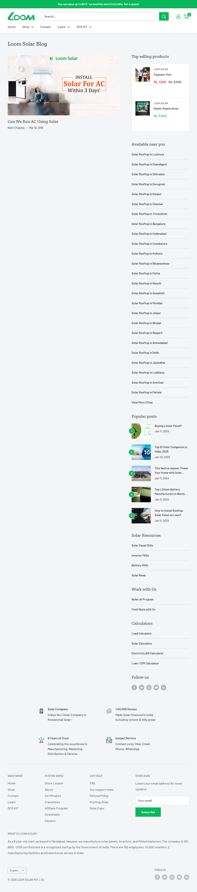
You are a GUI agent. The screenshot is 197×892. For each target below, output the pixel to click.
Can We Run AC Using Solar (33, 121)
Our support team (102, 789)
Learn (62, 27)
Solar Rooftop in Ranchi (146, 283)
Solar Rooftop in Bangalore (148, 224)
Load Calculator (142, 633)
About (49, 789)
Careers (50, 820)
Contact (45, 27)
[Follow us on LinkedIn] (163, 687)
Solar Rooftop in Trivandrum (149, 213)
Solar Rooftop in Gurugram (148, 184)
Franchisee (52, 802)
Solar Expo (97, 808)
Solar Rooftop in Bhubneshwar (151, 263)
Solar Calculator (142, 643)
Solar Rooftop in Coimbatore (149, 243)
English (14, 870)
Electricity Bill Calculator (148, 653)
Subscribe (148, 812)
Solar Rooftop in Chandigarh (149, 164)
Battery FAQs (140, 565)
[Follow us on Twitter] (141, 687)
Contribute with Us (143, 609)
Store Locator (54, 783)
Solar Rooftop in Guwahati (148, 293)
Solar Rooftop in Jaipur (146, 313)
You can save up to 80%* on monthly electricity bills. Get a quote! (98, 4)
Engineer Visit (162, 74)
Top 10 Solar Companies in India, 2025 (171, 449)
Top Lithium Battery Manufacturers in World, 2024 (170, 492)
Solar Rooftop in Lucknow (148, 154)
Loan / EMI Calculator (145, 663)
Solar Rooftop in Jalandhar (148, 362)
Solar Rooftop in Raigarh (147, 332)
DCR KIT (82, 27)
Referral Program (143, 599)
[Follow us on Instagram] (149, 687)
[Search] (164, 16)
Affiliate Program (56, 808)
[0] (186, 16)
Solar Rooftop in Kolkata (147, 253)
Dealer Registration (166, 108)
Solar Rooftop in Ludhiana (148, 372)
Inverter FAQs (140, 555)
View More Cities (142, 402)
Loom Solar (161, 69)
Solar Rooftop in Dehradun (148, 174)
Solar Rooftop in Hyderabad (149, 233)
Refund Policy (99, 795)
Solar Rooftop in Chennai (147, 204)
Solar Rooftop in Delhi (145, 352)
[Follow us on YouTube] (156, 687)
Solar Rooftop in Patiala (147, 392)
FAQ (92, 783)
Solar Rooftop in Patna (146, 273)
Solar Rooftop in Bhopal (146, 323)
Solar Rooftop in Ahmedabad (150, 343)
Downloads (52, 814)
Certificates (53, 795)
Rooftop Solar (99, 802)
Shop (25, 27)
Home (12, 27)
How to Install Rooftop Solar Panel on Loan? (169, 513)
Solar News (139, 575)
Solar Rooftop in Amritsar (148, 382)
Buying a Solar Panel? (168, 426)
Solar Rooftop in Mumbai (147, 303)
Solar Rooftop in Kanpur (147, 194)
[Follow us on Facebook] (134, 687)
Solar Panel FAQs (142, 545)
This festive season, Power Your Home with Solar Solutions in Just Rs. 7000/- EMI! (171, 470)
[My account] (178, 16)
